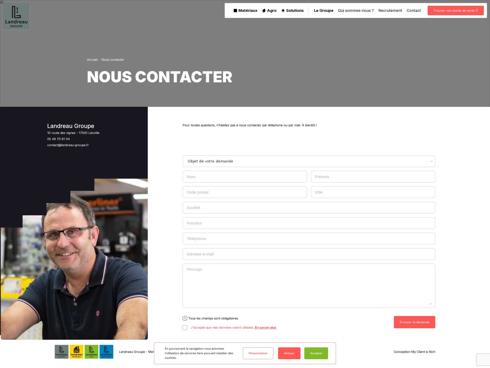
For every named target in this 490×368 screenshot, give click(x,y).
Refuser (289, 353)
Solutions (295, 10)
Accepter (316, 353)
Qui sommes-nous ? (356, 10)
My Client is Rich (422, 352)
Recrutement (390, 10)
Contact (414, 10)
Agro (272, 10)
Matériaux (247, 10)
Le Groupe (323, 10)
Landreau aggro (302, 336)
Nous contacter (112, 60)
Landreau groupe (302, 322)
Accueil (92, 60)
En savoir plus (265, 327)
